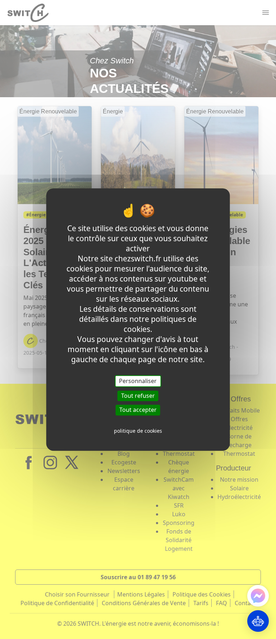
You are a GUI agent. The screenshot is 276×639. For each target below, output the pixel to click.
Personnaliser (138, 381)
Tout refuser (138, 396)
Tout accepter (138, 410)
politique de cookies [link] (138, 430)
